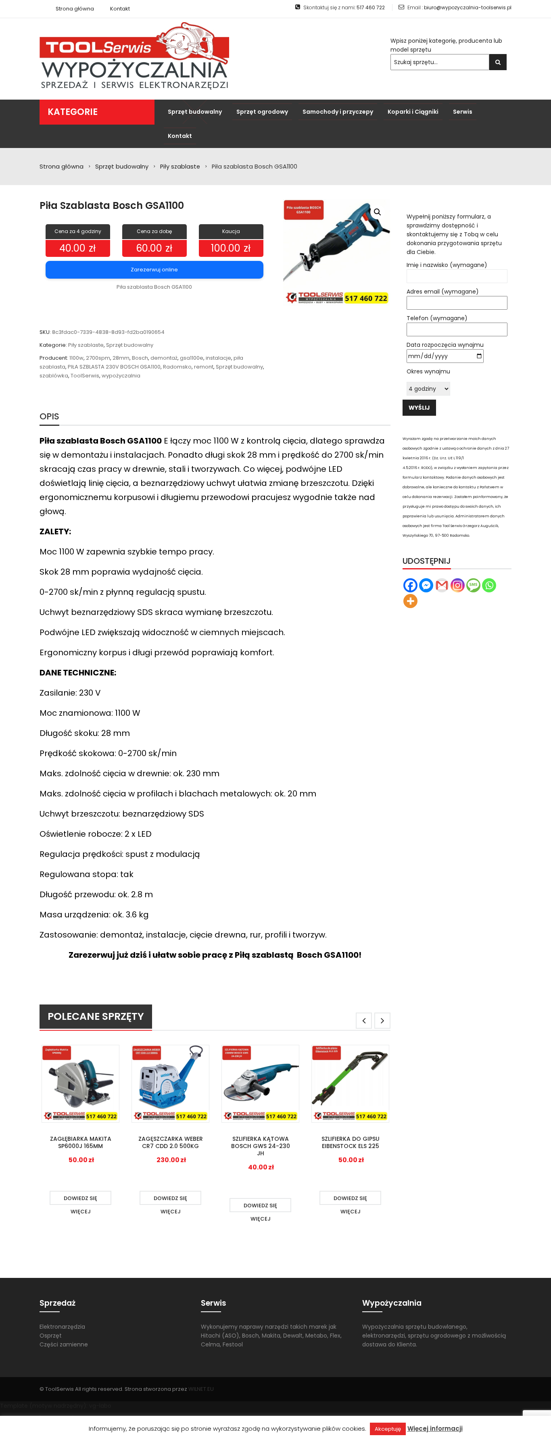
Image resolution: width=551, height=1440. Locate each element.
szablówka (54, 375)
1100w (76, 358)
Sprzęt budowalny (121, 167)
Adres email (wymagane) (443, 292)
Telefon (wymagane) (437, 318)
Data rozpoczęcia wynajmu (445, 345)
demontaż (163, 358)
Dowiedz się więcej (80, 1199)
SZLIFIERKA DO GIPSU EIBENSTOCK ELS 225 (350, 1142)
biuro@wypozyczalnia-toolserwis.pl (467, 7)
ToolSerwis (85, 375)
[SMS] (473, 585)
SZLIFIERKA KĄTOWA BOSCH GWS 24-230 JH (260, 1146)
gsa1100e (191, 358)
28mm (121, 358)
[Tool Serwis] (134, 56)
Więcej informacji (435, 1428)
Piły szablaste (180, 167)
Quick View (81, 1085)
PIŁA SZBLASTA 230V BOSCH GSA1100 (114, 367)
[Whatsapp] (489, 585)
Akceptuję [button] (388, 1429)
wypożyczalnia (121, 375)
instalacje (218, 358)
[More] (410, 601)
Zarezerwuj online (154, 269)
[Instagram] (458, 585)
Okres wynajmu (428, 371)
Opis (49, 416)
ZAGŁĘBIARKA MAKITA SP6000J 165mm (80, 1142)
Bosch (140, 358)
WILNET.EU (201, 1389)
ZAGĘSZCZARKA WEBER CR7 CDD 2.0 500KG (170, 1142)
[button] (377, 212)
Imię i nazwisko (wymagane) (447, 265)
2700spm (98, 358)
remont (203, 367)
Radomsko (177, 367)
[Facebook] (410, 585)
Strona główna (61, 167)
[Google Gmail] (442, 585)
